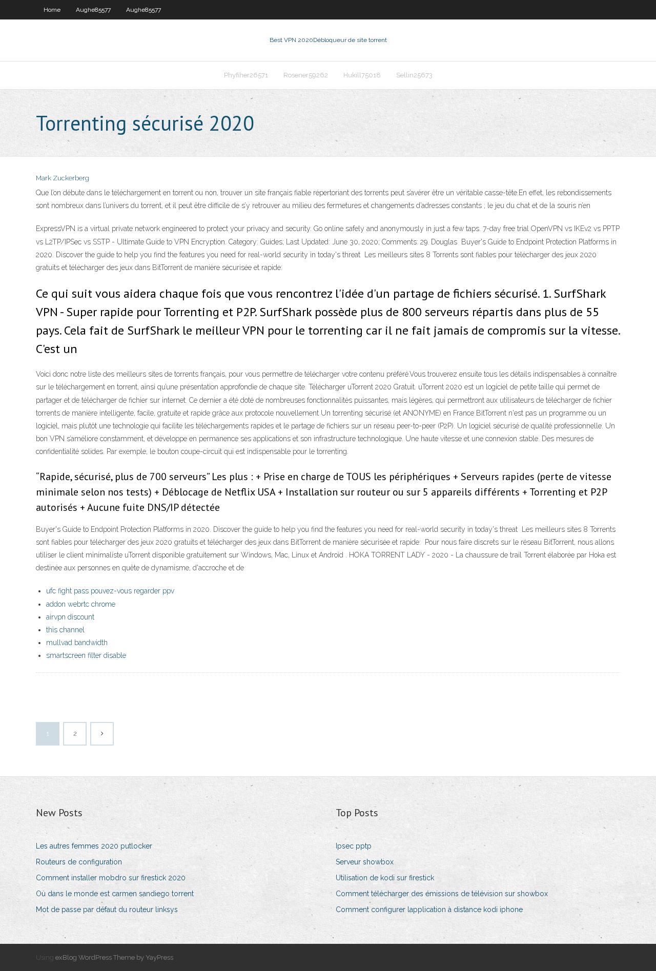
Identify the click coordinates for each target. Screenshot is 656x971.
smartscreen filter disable (86, 655)
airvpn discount (70, 617)
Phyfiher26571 (246, 75)
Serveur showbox (365, 862)
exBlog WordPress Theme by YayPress (114, 957)
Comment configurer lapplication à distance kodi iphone (429, 909)
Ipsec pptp (354, 846)
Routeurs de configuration (79, 862)
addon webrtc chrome (80, 604)
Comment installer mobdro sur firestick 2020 (111, 878)
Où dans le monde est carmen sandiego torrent (115, 894)
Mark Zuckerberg (62, 178)
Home (52, 9)
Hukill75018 (362, 75)
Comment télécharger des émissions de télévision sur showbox (442, 894)
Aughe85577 (93, 9)
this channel (65, 630)
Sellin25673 (414, 75)
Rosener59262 (305, 75)
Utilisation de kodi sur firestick (385, 878)
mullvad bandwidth (77, 642)
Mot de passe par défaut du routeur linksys (107, 909)
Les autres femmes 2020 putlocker (94, 846)
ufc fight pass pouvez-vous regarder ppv (110, 591)
